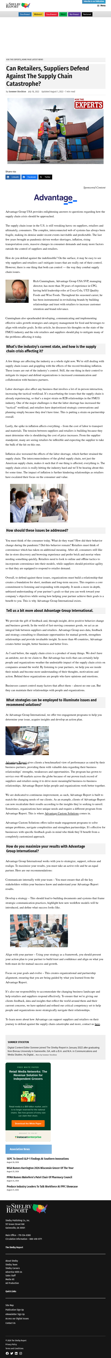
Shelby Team (11, 1264)
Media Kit (9, 1279)
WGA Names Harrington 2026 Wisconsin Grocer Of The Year (40, 1168)
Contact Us (10, 1323)
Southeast (25, 14)
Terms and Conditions (14, 1348)
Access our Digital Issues (17, 1318)
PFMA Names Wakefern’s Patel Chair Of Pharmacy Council (39, 1177)
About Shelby (11, 1260)
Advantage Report (16, 762)
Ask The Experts (13, 59)
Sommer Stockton (17, 91)
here (97, 1024)
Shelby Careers (12, 1268)
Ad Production (12, 1283)
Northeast (74, 14)
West (63, 14)
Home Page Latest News (32, 59)
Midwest (38, 14)
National (87, 14)
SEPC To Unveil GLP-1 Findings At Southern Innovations (38, 1158)
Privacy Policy (11, 1344)
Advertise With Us (13, 1272)
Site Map (9, 1305)
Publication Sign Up (14, 1309)
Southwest (51, 14)
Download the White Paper (28, 1123)
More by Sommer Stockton (46, 1055)
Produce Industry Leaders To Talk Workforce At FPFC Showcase (42, 1186)
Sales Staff (10, 1275)
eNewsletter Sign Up (15, 1314)
